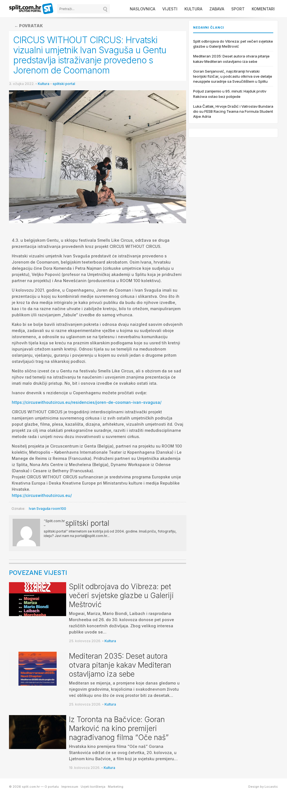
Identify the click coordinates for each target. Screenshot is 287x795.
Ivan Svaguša (39, 508)
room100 (58, 508)
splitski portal (64, 84)
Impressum (69, 787)
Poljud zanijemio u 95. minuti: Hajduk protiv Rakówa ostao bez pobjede (229, 93)
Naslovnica (142, 8)
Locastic (271, 787)
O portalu (52, 787)
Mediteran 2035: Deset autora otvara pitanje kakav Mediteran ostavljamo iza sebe (120, 665)
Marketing (115, 787)
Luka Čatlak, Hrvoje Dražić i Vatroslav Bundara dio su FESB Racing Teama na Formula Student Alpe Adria (233, 111)
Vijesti (169, 8)
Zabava (216, 8)
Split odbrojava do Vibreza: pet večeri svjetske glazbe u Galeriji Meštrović (121, 595)
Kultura (193, 8)
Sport (238, 8)
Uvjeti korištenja (93, 787)
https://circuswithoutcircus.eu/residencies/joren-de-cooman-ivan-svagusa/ (86, 402)
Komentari (263, 8)
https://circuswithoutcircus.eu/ (42, 495)
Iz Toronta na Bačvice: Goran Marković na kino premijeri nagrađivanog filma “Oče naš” (119, 728)
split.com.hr (31, 9)
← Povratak (28, 25)
